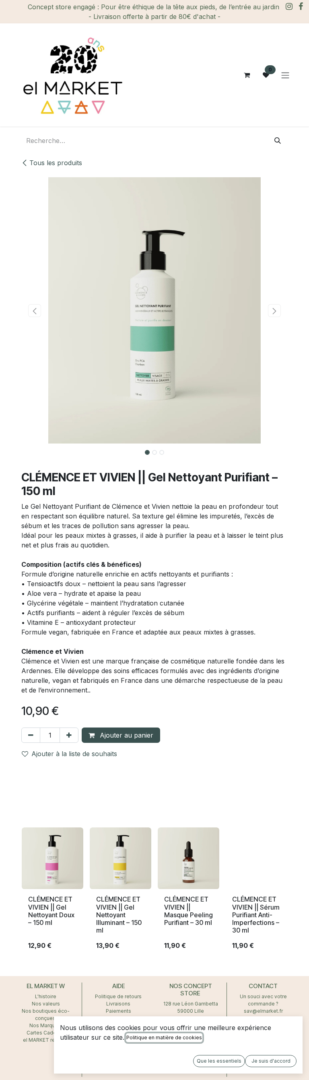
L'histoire (45, 996)
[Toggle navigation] (285, 74)
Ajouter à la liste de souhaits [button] (74, 754)
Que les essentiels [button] (219, 1061)
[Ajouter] (69, 735)
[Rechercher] (278, 140)
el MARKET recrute (45, 1040)
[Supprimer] (30, 735)
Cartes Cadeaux (46, 1033)
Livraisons (118, 1004)
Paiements (118, 1011)
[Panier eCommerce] (247, 75)
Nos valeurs (46, 1004)
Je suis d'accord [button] (270, 1061)
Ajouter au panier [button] (125, 735)
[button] (34, 310)
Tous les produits (55, 163)
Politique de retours (118, 996)
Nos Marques (45, 1025)
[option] (154, 892)
